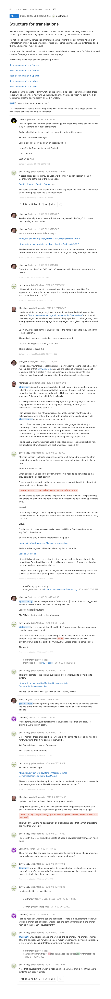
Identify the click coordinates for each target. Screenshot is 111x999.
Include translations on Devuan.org (61, 589)
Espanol (23, 553)
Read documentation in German (24, 70)
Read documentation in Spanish (24, 75)
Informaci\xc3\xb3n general (32, 543)
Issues (47, 9)
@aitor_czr (24, 387)
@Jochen (24, 868)
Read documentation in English (24, 65)
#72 (54, 9)
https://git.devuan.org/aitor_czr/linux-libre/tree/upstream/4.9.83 (49, 238)
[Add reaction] (61, 204)
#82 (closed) (47, 663)
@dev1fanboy (26, 419)
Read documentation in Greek (24, 86)
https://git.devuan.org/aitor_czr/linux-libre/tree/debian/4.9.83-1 (49, 244)
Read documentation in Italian (24, 81)
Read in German (44, 184)
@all (12, 103)
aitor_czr (30, 257)
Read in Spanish (27, 184)
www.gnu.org (44, 369)
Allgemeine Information (56, 543)
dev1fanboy (14, 9)
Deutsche (31, 553)
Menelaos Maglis (34, 354)
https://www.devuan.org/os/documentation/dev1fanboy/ (56, 315)
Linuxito (30, 164)
